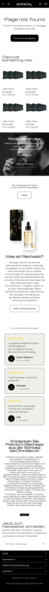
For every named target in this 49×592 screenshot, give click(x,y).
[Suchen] (8, 4)
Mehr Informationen (24, 308)
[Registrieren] (43, 544)
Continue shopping (24, 38)
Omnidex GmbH (28, 578)
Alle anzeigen (24, 155)
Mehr (24, 195)
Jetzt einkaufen (24, 164)
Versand (7, 571)
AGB (5, 553)
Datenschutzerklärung (15, 565)
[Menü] (3, 4)
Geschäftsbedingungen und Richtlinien (24, 583)
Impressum (8, 559)
